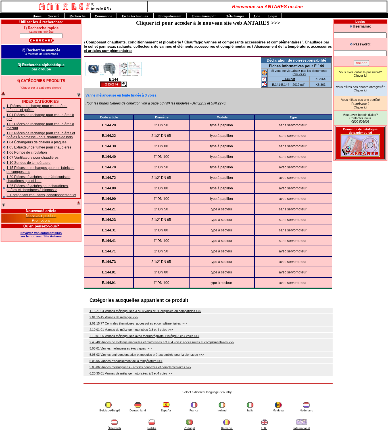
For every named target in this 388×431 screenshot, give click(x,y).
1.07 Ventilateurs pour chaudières (33, 158)
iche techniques (135, 16)
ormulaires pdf (204, 16)
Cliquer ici (360, 75)
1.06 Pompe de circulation (27, 152)
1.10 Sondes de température (29, 163)
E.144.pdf (288, 79)
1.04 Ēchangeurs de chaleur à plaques (36, 142)
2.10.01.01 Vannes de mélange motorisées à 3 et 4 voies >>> (131, 329)
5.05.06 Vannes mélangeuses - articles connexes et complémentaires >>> (140, 367)
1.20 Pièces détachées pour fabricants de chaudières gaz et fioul (38, 179)
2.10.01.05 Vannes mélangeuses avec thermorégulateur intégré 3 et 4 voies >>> (144, 336)
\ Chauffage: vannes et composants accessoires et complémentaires (242, 42)
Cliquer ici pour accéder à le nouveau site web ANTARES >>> (208, 23)
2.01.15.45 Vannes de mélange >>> (113, 317)
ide (256, 16)
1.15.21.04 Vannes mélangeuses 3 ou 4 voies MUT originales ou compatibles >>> (145, 311)
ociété (53, 16)
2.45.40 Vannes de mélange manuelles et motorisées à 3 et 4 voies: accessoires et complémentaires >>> (161, 342)
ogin (272, 16)
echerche (77, 16)
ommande (103, 16)
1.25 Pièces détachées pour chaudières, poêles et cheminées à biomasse (38, 188)
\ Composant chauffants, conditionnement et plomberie (133, 42)
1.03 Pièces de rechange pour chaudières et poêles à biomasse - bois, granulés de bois (41, 135)
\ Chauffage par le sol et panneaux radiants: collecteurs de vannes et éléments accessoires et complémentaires (206, 44)
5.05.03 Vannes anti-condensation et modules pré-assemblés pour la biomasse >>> (146, 354)
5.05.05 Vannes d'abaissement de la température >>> (125, 361)
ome (37, 16)
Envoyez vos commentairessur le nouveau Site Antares (41, 234)
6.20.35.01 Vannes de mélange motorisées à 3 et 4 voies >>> (131, 373)
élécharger (235, 16)
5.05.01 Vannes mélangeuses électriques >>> (120, 348)
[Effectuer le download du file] (264, 80)
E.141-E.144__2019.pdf (288, 84)
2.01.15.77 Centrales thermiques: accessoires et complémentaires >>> (138, 323)
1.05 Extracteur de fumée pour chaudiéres (39, 147)
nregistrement (170, 16)
